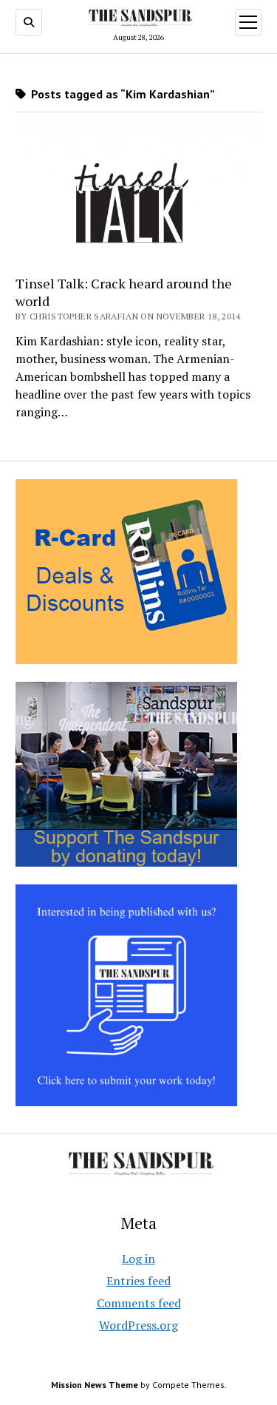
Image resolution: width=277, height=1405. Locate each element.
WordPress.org (138, 1325)
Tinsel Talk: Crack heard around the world (124, 292)
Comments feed (139, 1303)
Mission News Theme (94, 1384)
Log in (138, 1258)
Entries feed (138, 1281)
